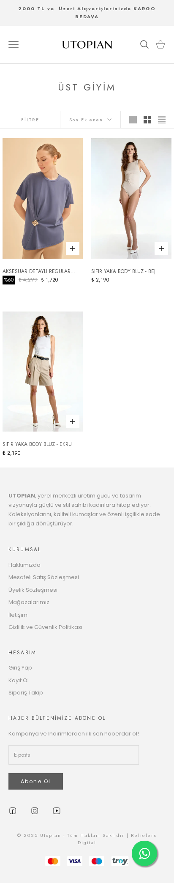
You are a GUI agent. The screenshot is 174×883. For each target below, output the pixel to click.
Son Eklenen (86, 119)
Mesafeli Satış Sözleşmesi (43, 577)
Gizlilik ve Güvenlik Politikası (45, 627)
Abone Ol (36, 781)
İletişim (17, 615)
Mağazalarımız (28, 602)
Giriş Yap (20, 668)
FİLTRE (30, 119)
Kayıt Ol (18, 680)
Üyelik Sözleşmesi (32, 590)
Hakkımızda (24, 565)
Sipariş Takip (25, 693)
